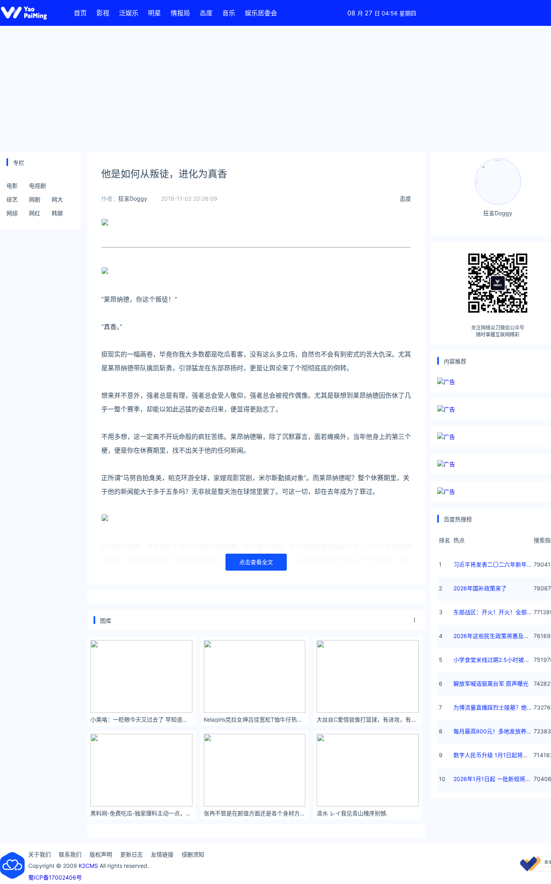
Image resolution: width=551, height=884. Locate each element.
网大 (57, 199)
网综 (12, 213)
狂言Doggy (132, 198)
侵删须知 (193, 854)
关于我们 (39, 854)
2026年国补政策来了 (480, 588)
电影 (12, 185)
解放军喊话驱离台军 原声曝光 (490, 683)
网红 (34, 213)
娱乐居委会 (261, 13)
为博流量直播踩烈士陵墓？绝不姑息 (498, 707)
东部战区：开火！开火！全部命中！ (498, 612)
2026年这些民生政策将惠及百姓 (494, 635)
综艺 (12, 199)
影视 (102, 13)
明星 (154, 13)
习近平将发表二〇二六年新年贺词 (495, 564)
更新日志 (131, 854)
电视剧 (37, 185)
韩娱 (57, 213)
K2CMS (88, 865)
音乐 (228, 13)
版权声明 (101, 854)
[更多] (415, 620)
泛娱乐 (128, 13)
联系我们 (70, 854)
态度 (206, 13)
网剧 (34, 199)
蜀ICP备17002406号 (55, 877)
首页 (80, 13)
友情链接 (162, 854)
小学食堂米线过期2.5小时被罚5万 (496, 659)
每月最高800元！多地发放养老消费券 (501, 731)
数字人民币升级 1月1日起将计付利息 (499, 755)
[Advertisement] (275, 88)
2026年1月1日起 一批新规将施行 (494, 778)
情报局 (180, 13)
